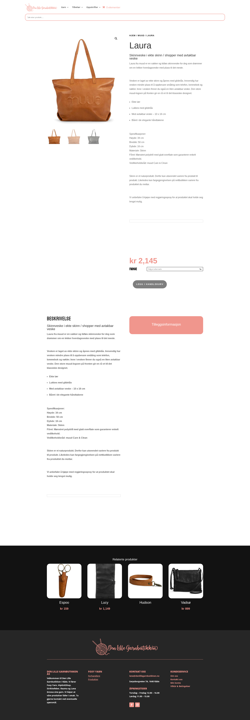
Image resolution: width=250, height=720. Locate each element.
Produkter (93, 679)
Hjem (132, 35)
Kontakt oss (176, 679)
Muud (141, 35)
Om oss (174, 676)
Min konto (175, 682)
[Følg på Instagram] (137, 704)
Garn (63, 7)
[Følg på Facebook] (131, 704)
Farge (133, 269)
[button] (116, 38)
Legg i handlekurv (149, 284)
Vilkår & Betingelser (180, 686)
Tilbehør (76, 7)
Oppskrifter (92, 7)
